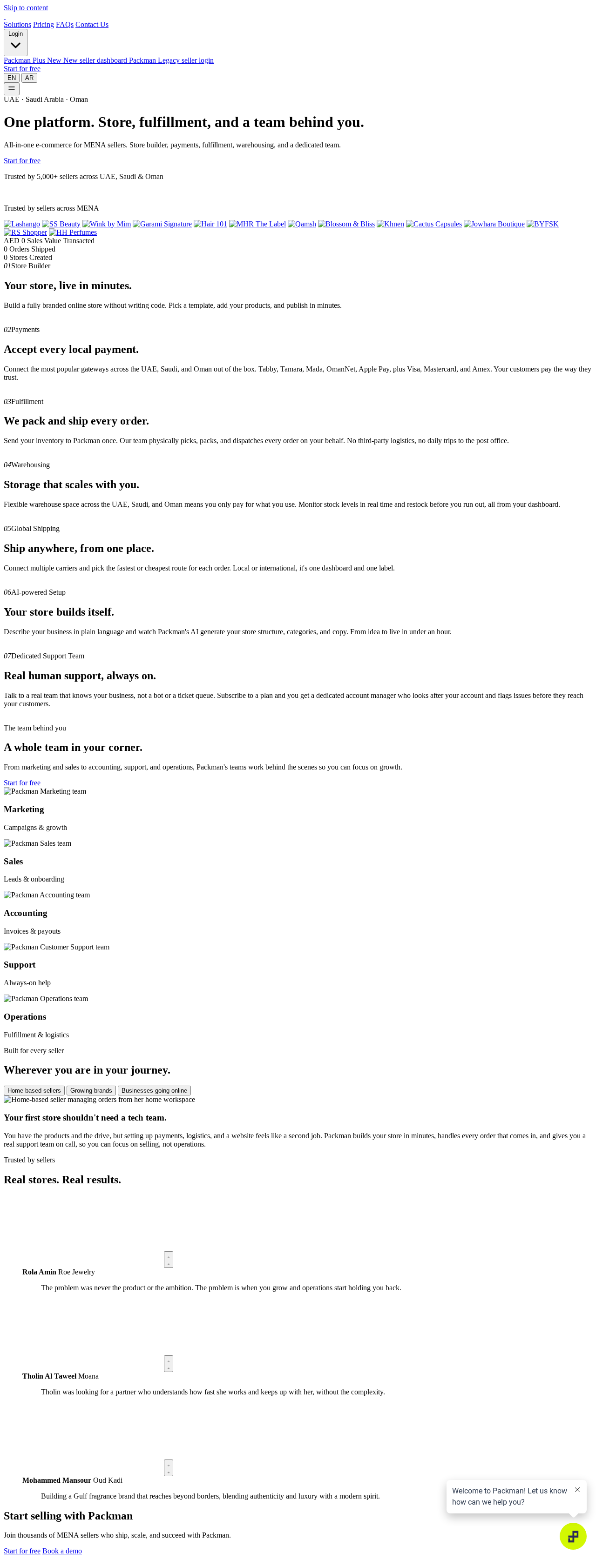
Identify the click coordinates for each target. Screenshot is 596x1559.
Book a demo (62, 1551)
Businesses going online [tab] (154, 1090)
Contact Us (91, 24)
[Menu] (12, 89)
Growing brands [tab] (91, 1090)
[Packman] (5, 16)
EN (11, 77)
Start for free (22, 69)
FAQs (65, 24)
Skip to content (26, 8)
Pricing (43, 24)
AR (29, 77)
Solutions (17, 24)
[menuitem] (66, 60)
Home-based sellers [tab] (34, 1090)
